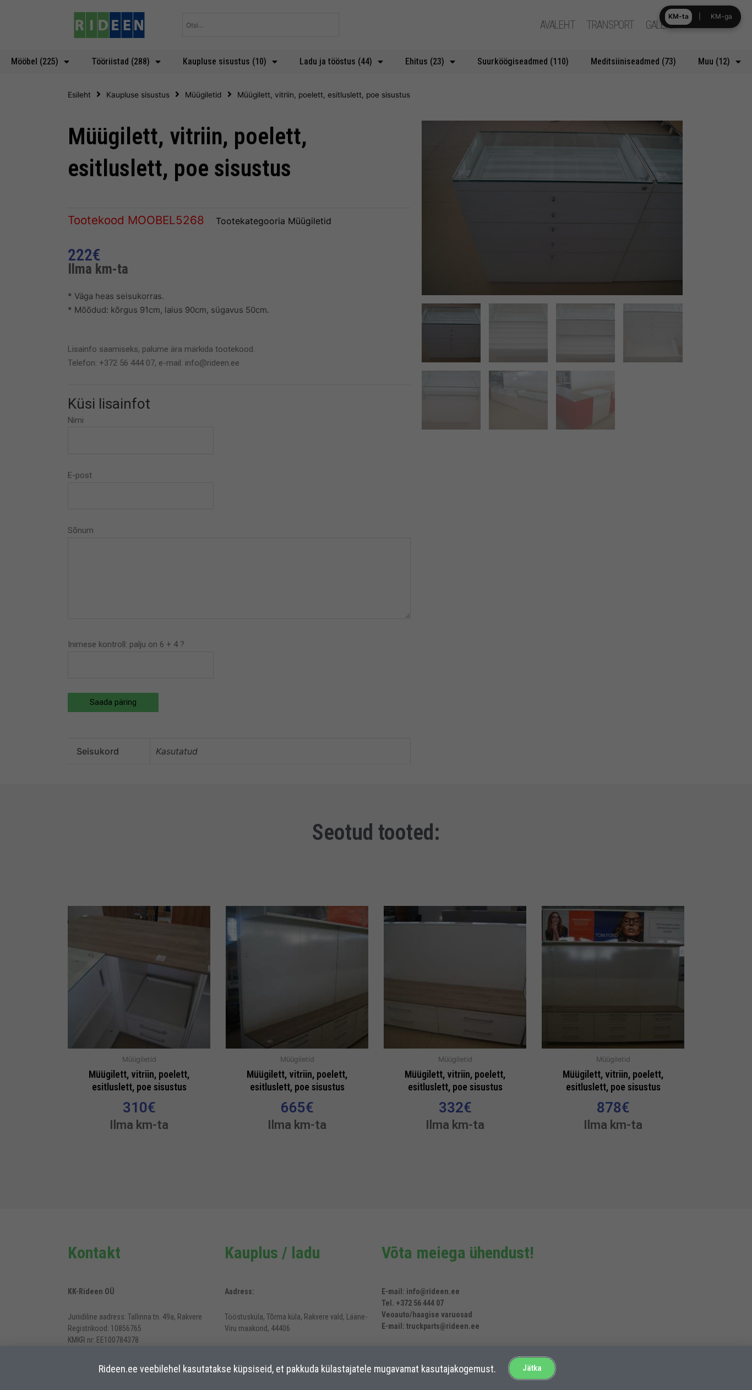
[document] (376, 695)
